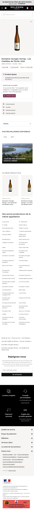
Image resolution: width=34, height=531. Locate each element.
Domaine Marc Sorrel (8, 278)
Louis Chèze (22, 293)
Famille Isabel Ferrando (26, 278)
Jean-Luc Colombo (24, 311)
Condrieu (15, 64)
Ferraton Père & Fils (24, 298)
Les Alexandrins (6, 290)
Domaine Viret (6, 311)
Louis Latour (5, 221)
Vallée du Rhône (6, 64)
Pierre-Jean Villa (23, 247)
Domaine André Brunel (9, 303)
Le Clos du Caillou (24, 281)
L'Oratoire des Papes (25, 231)
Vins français (26, 338)
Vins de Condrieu (25, 341)
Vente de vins (5, 338)
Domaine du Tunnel (8, 275)
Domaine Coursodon (8, 255)
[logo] (17, 8)
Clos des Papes (23, 260)
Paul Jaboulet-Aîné (7, 228)
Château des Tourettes (25, 270)
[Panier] (32, 8)
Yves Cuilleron (6, 231)
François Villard (6, 234)
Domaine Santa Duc (25, 275)
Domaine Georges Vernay (9, 344)
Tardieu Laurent (23, 228)
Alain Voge (22, 290)
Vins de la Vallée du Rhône (9, 341)
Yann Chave (22, 303)
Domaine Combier (7, 286)
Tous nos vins (16, 338)
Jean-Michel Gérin (24, 239)
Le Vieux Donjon (23, 314)
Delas (4, 247)
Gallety (4, 314)
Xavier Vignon (23, 225)
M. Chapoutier (23, 221)
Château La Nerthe (7, 242)
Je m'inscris (17, 374)
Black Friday (12, 470)
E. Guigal (4, 225)
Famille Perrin (6, 239)
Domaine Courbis (24, 286)
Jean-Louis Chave (7, 265)
